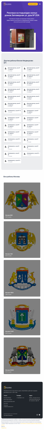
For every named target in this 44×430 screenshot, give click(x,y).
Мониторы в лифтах (8, 399)
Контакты (6, 403)
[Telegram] (39, 415)
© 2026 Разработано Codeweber (10, 413)
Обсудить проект (33, 4)
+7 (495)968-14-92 (20, 397)
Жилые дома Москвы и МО (9, 401)
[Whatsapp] (37, 415)
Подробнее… (4, 427)
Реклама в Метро (7, 397)
